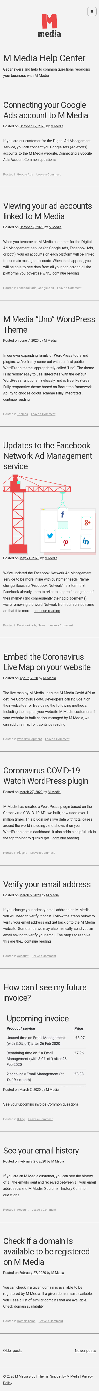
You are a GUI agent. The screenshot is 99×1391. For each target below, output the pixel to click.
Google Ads (25, 174)
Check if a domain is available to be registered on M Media (46, 1251)
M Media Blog (25, 1376)
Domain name (26, 1321)
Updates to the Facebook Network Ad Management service (47, 456)
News (41, 625)
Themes (22, 414)
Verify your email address (47, 884)
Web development (29, 739)
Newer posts (85, 1350)
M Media (57, 126)
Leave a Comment (48, 174)
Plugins (22, 852)
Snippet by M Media (64, 1376)
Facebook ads (26, 288)
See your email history (41, 1151)
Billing (21, 1119)
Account (23, 956)
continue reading (65, 273)
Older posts (12, 1350)
